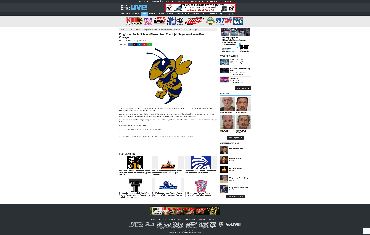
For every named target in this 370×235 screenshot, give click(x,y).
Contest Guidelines (190, 219)
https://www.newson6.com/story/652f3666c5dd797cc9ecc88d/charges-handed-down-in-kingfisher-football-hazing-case (156, 136)
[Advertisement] (200, 7)
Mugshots (170, 14)
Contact (204, 14)
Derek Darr (142, 41)
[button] (221, 14)
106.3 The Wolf (181, 1)
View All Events (241, 88)
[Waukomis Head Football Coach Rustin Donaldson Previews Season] (201, 162)
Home (122, 14)
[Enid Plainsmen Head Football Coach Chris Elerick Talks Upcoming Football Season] (168, 185)
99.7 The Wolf (211, 1)
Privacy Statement (169, 219)
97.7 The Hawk (167, 1)
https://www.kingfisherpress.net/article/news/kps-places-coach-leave (140, 129)
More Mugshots (234, 138)
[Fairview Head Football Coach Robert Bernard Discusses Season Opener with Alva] (168, 162)
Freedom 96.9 (225, 1)
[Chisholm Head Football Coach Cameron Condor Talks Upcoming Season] (201, 185)
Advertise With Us (214, 219)
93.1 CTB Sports (196, 1)
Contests (161, 14)
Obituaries (181, 14)
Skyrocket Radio (190, 231)
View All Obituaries (234, 197)
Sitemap (202, 219)
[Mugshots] (227, 104)
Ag (189, 14)
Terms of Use (155, 219)
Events (152, 14)
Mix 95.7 (154, 1)
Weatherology (196, 232)
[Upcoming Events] (224, 62)
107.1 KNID (143, 1)
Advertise (214, 14)
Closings (195, 14)
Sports (145, 14)
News (128, 14)
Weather (136, 14)
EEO (179, 219)
